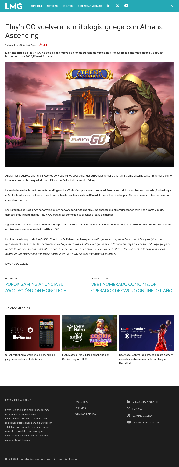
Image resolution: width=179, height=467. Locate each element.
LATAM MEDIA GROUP (145, 402)
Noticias (52, 6)
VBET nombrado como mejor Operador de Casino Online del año (131, 287)
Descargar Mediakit (90, 6)
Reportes (36, 6)
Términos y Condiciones (65, 459)
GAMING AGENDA (85, 414)
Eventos (68, 6)
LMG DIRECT (82, 401)
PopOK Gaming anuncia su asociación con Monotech (35, 287)
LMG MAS (80, 408)
